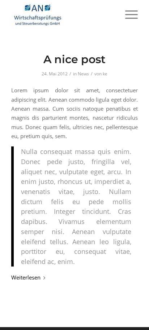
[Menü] (128, 14)
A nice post (74, 59)
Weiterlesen (26, 277)
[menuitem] (128, 14)
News (83, 74)
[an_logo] (61, 14)
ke (105, 74)
